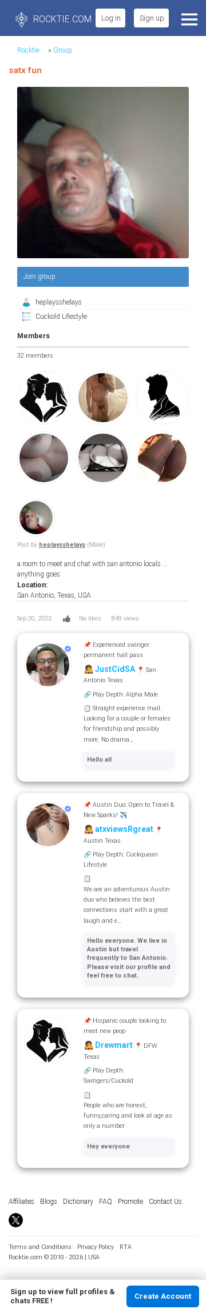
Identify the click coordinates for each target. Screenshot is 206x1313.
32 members (35, 355)
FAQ (105, 1202)
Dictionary (78, 1202)
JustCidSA (115, 669)
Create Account (162, 1296)
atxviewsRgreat (124, 829)
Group (62, 50)
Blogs (48, 1202)
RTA (126, 1247)
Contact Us (165, 1202)
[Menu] (188, 18)
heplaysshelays (58, 302)
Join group (39, 277)
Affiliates (21, 1202)
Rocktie (28, 50)
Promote (130, 1202)
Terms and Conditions (40, 1247)
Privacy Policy (95, 1247)
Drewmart (114, 1045)
